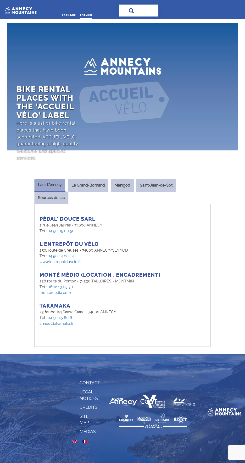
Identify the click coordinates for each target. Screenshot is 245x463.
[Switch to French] (85, 441)
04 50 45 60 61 (61, 317)
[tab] (50, 185)
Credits (88, 407)
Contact (90, 382)
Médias (88, 431)
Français (69, 15)
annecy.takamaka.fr (56, 323)
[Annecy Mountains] (32, 9)
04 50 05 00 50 (61, 231)
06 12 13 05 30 (60, 287)
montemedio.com (55, 292)
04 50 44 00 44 (61, 256)
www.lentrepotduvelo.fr (60, 261)
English (86, 15)
